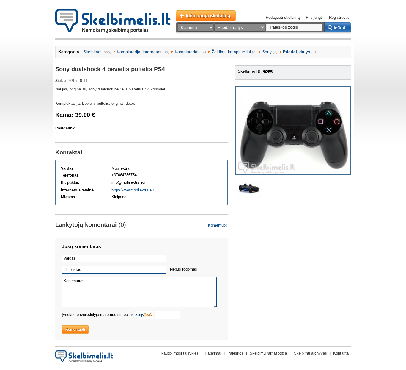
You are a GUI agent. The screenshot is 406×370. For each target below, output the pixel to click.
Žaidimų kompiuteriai (231, 51)
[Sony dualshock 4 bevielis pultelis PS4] (293, 130)
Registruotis (339, 17)
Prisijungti (314, 17)
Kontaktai (341, 353)
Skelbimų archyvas (310, 353)
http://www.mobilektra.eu (132, 190)
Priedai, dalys (296, 51)
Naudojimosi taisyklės (180, 353)
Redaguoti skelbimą (283, 17)
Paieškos (235, 353)
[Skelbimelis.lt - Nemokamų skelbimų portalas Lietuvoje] (113, 21)
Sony (267, 51)
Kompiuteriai (186, 51)
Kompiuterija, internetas (139, 51)
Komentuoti (218, 225)
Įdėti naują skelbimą (208, 15)
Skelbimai (92, 51)
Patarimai (213, 353)
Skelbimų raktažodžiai (269, 353)
